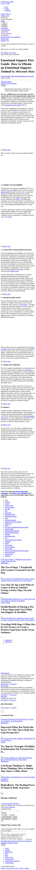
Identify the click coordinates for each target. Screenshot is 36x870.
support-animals (10, 552)
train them (29, 370)
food (6, 7)
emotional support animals (13, 105)
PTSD (18, 199)
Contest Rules (9, 863)
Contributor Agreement (12, 861)
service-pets (8, 549)
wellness (7, 556)
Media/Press (8, 852)
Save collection (6, 819)
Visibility (3, 813)
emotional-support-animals (13, 522)
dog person (23, 304)
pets (6, 538)
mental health (5, 192)
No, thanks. (12, 52)
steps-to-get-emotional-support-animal (17, 550)
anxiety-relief (9, 505)
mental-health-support (11, 532)
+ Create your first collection (10, 803)
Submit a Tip (5, 16)
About (7, 848)
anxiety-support (10, 507)
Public (5, 815)
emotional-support (10, 520)
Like (2, 684)
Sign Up (8, 14)
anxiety (7, 504)
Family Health (14, 76)
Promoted (31, 76)
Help (6, 855)
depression (8, 513)
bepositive (4, 696)
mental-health (9, 529)
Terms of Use (9, 857)
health (7, 9)
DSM (10, 217)
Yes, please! (4, 52)
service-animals (9, 547)
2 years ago (13, 684)
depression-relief (10, 514)
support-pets (8, 554)
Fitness (3, 742)
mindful (7, 534)
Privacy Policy (9, 859)
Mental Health (5, 76)
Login (3, 14)
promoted (8, 541)
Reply (6, 684)
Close (15, 817)
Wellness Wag (14, 271)
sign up (3, 3)
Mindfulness (23, 76)
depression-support (11, 516)
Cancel (14, 819)
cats (6, 511)
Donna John (4, 686)
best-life (7, 509)
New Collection (10, 807)
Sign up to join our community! (11, 37)
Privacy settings (24, 868)
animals (7, 502)
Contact (7, 850)
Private (12, 815)
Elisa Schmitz (5, 673)
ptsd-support (9, 545)
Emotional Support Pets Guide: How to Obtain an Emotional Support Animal (16, 842)
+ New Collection (6, 817)
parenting (8, 10)
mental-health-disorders (12, 531)
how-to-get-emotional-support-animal (16, 527)
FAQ (6, 854)
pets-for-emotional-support (13, 540)
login (8, 3)
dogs (6, 518)
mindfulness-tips (10, 536)
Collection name (6, 809)
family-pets (8, 523)
